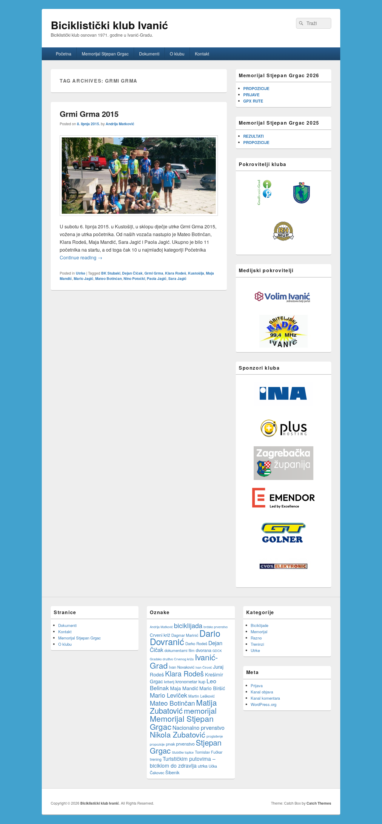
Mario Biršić (212, 688)
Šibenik (172, 772)
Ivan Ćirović (203, 667)
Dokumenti (149, 54)
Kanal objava (262, 692)
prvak (170, 744)
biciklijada (188, 625)
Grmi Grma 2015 (89, 113)
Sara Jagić (177, 278)
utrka (202, 766)
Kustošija (196, 273)
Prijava (257, 685)
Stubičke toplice (183, 752)
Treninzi (257, 644)
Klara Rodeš (175, 273)
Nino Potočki (134, 278)
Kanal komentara (265, 698)
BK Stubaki (110, 273)
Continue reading (81, 257)
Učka (213, 766)
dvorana (203, 650)
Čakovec (157, 772)
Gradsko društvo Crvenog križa (172, 659)
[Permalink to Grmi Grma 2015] (139, 218)
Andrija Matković (120, 123)
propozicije (157, 744)
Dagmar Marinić (184, 635)
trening (155, 759)
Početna (63, 54)
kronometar (186, 681)
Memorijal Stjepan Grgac (105, 54)
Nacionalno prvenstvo (198, 727)
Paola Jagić (157, 278)
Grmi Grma (153, 273)
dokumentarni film (179, 650)
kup (201, 681)
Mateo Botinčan (108, 278)
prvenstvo (185, 744)
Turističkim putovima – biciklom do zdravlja (182, 762)
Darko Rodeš (196, 643)
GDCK (217, 650)
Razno (256, 638)
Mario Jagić (83, 278)
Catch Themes (318, 803)
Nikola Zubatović (177, 734)
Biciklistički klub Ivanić (109, 24)
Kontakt (202, 54)
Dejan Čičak (132, 273)
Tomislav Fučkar (208, 752)
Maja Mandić (184, 688)
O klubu (177, 54)
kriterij (169, 681)
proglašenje (215, 736)
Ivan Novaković (181, 667)
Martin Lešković (201, 696)
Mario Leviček (168, 695)
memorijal (200, 710)
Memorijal (259, 631)
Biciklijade (259, 625)
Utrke (80, 273)
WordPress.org (263, 704)
